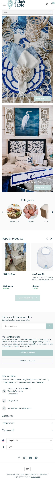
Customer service (28, 353)
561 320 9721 (13, 401)
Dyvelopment (35, 477)
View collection (26, 298)
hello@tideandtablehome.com (20, 408)
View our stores (27, 361)
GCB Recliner (9, 274)
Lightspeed (43, 474)
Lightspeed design (21, 477)
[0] (52, 4)
